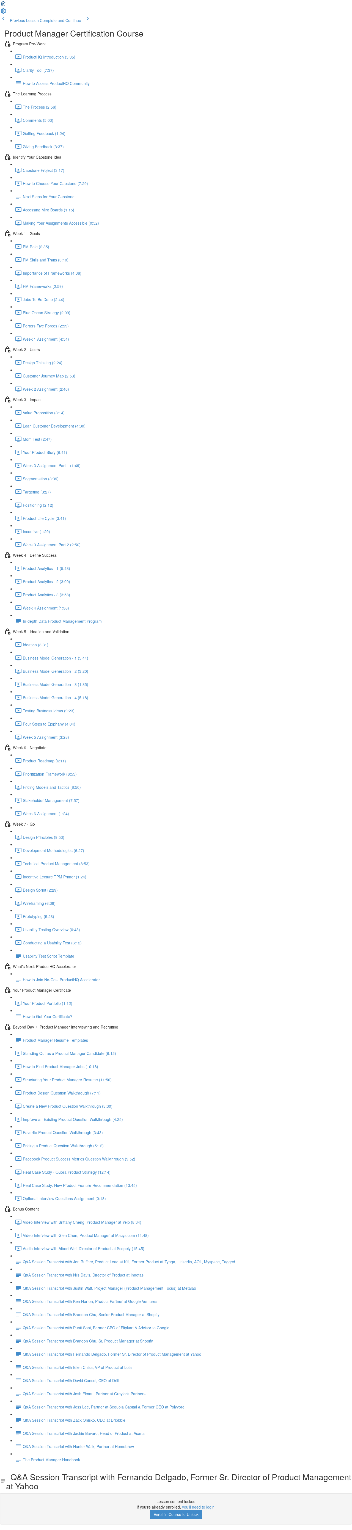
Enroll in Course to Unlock (176, 1514)
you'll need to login (198, 1507)
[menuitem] (3, 12)
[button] (3, 5)
